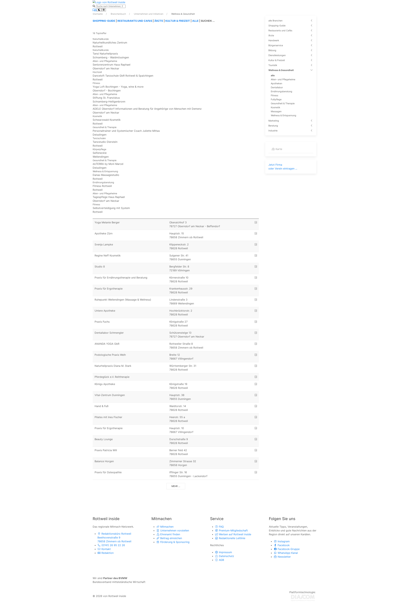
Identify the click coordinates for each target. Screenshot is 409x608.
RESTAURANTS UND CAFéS (134, 20)
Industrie (273, 130)
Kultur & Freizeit (276, 60)
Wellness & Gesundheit (281, 70)
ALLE (195, 20)
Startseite (98, 13)
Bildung (272, 50)
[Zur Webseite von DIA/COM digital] (302, 597)
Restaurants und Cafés (280, 30)
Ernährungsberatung (281, 91)
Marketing (273, 120)
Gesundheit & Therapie (283, 103)
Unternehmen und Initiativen (149, 13)
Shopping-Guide (277, 25)
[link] (176, 42)
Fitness (274, 95)
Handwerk (273, 40)
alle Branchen (275, 20)
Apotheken (276, 83)
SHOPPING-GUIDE (104, 20)
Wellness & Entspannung (283, 115)
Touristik (272, 65)
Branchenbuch (119, 13)
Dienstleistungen (277, 55)
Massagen (276, 111)
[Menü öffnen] (103, 10)
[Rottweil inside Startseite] (109, 2)
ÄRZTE (158, 20)
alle (273, 75)
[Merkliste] (94, 10)
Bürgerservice (275, 45)
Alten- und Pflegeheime (283, 79)
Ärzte (271, 35)
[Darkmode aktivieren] (99, 10)
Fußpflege (276, 99)
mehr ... (175, 486)
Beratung (273, 125)
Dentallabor (277, 87)
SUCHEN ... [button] (208, 20)
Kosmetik (275, 107)
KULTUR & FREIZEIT (177, 20)
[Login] (96, 10)
